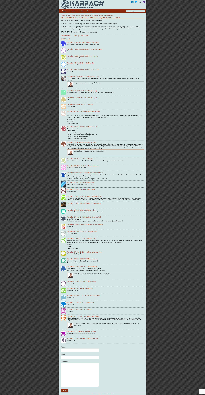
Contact (89, 11)
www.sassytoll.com (73, 123)
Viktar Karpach (84, 36)
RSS (92, 394)
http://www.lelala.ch (73, 248)
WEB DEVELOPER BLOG (82, 7)
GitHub (81, 11)
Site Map (95, 394)
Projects (72, 11)
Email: (63, 354)
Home (63, 15)
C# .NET (68, 15)
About (64, 11)
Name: (63, 347)
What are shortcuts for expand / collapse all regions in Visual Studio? (93, 15)
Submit (64, 390)
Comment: (65, 361)
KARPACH (86, 3)
